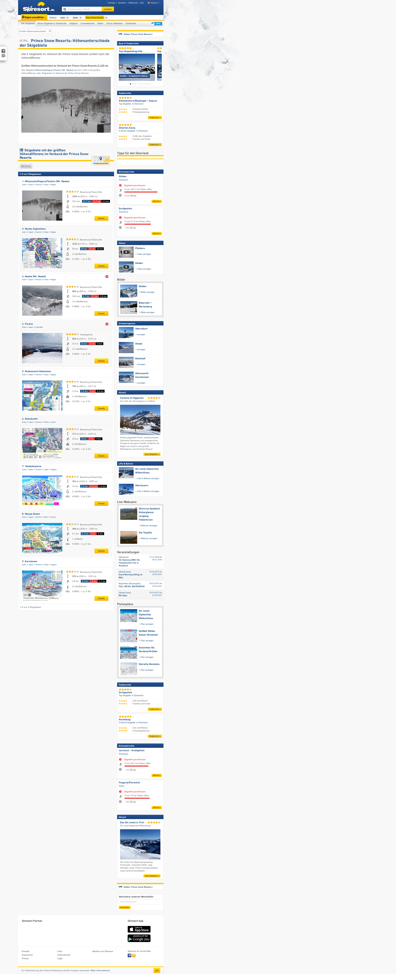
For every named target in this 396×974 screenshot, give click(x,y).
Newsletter (122, 3)
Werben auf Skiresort (102, 951)
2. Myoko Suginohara (34, 229)
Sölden (123, 176)
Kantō (45, 517)
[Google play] (139, 941)
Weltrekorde (133, 3)
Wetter (100, 23)
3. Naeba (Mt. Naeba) (34, 276)
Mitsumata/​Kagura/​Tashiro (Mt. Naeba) (54, 70)
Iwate (54, 422)
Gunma (53, 517)
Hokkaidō (39, 327)
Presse (25, 958)
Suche (27, 166)
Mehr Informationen (100, 970)
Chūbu (45, 185)
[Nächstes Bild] (159, 66)
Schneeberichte (88, 23)
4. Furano (27, 324)
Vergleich (73, 23)
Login (59, 958)
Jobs (142, 3)
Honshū (38, 185)
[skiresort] (38, 7)
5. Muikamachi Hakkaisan (36, 371)
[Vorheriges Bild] (121, 66)
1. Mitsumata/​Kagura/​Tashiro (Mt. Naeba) (45, 181)
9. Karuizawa (29, 561)
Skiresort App (135, 921)
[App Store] (139, 933)
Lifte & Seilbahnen (114, 23)
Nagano (54, 469)
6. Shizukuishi (30, 419)
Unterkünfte (131, 23)
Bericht (156, 201)
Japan (30, 185)
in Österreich (137, 104)
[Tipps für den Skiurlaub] (156, 23)
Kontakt (25, 951)
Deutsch (154, 3)
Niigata (53, 185)
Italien (121, 786)
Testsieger (111, 3)
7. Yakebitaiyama (31, 466)
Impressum (27, 955)
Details (101, 218)
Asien (24, 185)
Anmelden (124, 907)
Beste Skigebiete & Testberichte (52, 23)
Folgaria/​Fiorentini (129, 783)
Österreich (123, 180)
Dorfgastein (125, 208)
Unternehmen (64, 955)
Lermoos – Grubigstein (131, 750)
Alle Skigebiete (28, 23)
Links (59, 951)
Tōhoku (46, 422)
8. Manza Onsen (31, 514)
